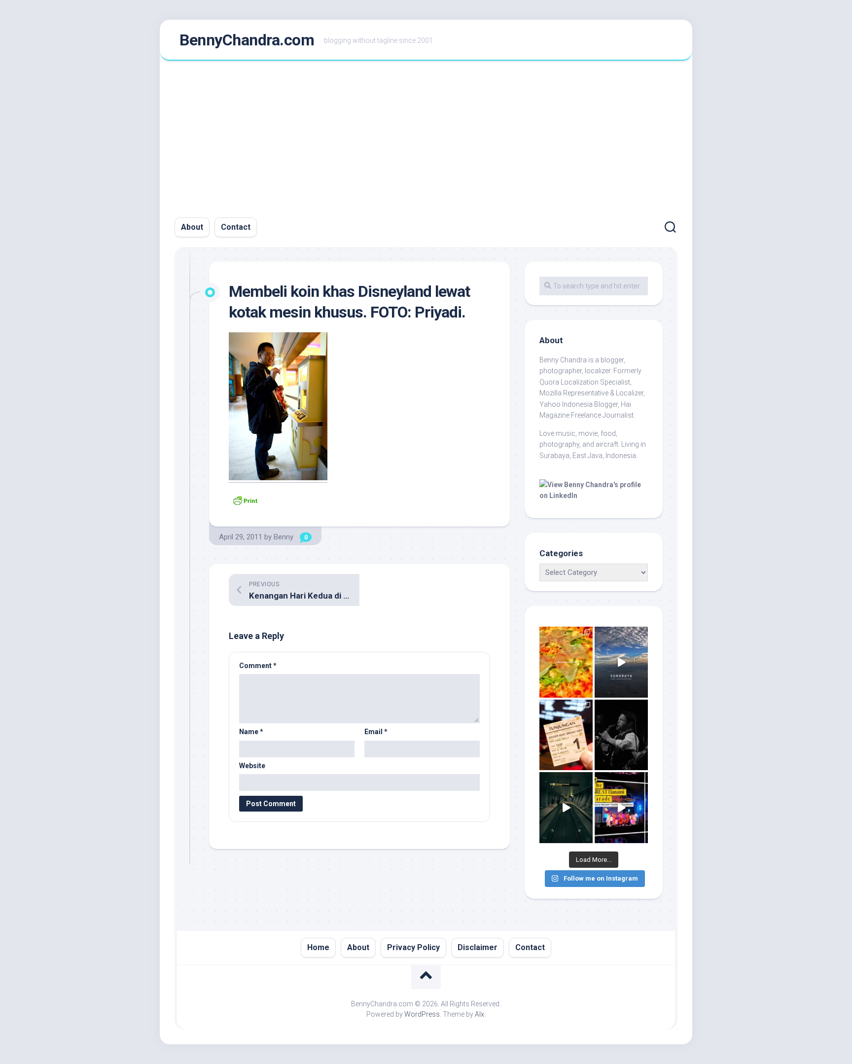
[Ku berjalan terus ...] (566, 807)
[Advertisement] (426, 135)
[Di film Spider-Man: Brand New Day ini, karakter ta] (566, 735)
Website (252, 766)
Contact (235, 227)
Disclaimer (477, 947)
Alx (479, 1014)
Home (318, 947)
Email (376, 732)
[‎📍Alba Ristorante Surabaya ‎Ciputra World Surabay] (566, 662)
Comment (258, 666)
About (192, 227)
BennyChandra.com (246, 40)
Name (251, 732)
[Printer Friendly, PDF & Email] (245, 500)
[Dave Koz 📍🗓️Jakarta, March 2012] (621, 735)
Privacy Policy (413, 947)
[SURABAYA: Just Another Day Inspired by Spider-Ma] (621, 662)
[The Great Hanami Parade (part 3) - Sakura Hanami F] (621, 807)
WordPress (422, 1014)
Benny (283, 536)
